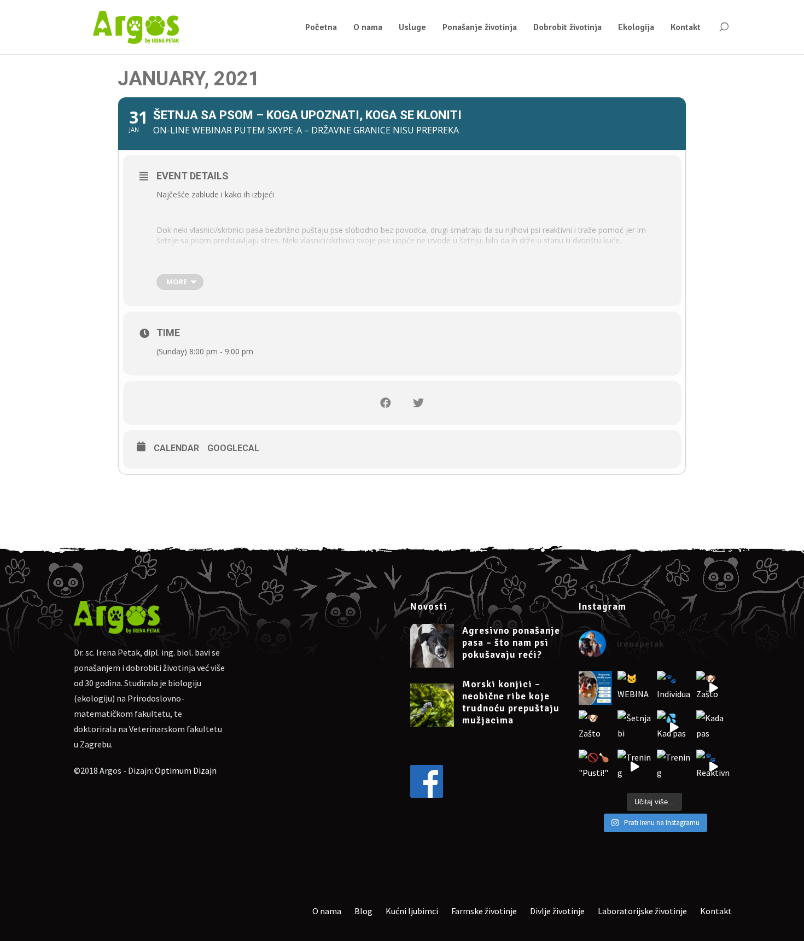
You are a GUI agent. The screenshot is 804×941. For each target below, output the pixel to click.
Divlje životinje (557, 910)
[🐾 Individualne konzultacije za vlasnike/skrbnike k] (674, 688)
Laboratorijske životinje (642, 910)
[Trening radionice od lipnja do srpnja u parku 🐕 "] (634, 767)
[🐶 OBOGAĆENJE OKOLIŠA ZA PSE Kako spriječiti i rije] (596, 688)
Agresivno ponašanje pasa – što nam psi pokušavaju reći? (511, 643)
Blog (363, 910)
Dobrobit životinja (567, 27)
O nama (367, 27)
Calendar (176, 448)
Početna (321, 27)
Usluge (412, 27)
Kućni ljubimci (412, 910)
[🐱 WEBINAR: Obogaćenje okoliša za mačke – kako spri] (634, 688)
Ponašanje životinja (479, 27)
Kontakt (686, 27)
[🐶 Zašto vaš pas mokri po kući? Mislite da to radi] (713, 688)
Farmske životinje (484, 910)
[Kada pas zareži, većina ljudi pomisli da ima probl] (713, 727)
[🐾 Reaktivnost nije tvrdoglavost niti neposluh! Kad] (713, 767)
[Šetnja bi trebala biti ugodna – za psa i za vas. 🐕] (634, 727)
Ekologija (636, 27)
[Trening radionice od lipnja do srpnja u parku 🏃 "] (674, 767)
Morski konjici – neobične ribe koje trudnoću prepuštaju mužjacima (511, 702)
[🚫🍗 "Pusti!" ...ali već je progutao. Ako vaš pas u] (596, 767)
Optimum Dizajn (186, 770)
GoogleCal (233, 448)
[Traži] (723, 27)
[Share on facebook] (385, 403)
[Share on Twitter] (418, 403)
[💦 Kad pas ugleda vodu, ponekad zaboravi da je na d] (674, 727)
